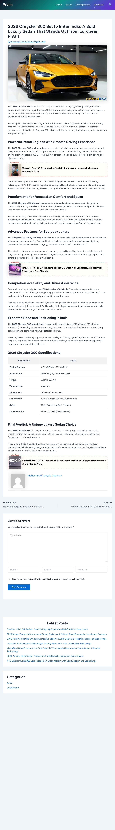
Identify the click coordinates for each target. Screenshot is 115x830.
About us (99, 4)
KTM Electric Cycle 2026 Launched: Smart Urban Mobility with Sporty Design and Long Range (51, 661)
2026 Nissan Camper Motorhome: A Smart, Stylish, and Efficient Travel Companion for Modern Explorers (57, 634)
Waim (8, 5)
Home (59, 4)
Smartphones (83, 4)
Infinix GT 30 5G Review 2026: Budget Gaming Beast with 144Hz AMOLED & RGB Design (49, 643)
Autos (69, 4)
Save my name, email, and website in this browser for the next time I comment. (48, 579)
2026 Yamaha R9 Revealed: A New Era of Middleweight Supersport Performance (45, 656)
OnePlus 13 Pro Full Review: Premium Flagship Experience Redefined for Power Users (47, 629)
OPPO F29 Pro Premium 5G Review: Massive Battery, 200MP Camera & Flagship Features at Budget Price (56, 639)
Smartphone (13, 687)
